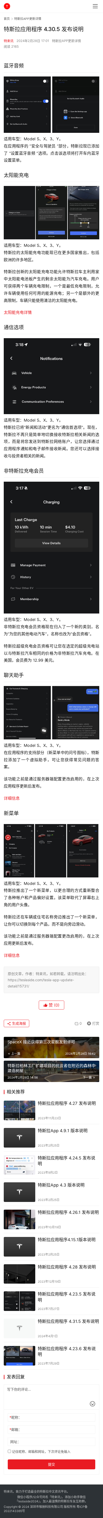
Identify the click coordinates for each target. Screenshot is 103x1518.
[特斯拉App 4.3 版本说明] (19, 1192)
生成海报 (18, 1023)
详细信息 (12, 798)
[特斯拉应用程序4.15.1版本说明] (19, 1247)
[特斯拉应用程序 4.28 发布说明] (19, 1274)
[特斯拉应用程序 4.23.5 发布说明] (19, 1301)
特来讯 (9, 41)
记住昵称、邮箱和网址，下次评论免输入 (40, 1451)
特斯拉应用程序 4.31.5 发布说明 (68, 1321)
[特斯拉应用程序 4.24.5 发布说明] (19, 1165)
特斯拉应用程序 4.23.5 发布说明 (67, 1297)
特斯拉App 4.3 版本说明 (61, 1185)
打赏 (92, 1022)
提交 (51, 1464)
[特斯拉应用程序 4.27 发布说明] (19, 1110)
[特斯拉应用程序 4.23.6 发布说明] (19, 1356)
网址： (15, 1442)
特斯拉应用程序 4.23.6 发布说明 (67, 1351)
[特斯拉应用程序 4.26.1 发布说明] (19, 1219)
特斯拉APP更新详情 (66, 41)
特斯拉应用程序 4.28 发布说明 (67, 1267)
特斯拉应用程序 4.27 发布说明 (67, 1103)
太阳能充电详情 (18, 312)
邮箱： (16, 1429)
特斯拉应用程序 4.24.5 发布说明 (66, 1161)
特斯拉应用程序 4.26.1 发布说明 (68, 1212)
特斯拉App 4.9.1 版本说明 (63, 1130)
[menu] (95, 6)
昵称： (16, 1417)
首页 (7, 19)
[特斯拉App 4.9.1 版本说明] (19, 1138)
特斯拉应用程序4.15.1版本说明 (67, 1239)
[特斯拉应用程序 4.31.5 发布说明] (19, 1328)
